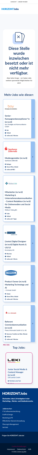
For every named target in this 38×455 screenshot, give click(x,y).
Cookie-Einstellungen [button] (19, 446)
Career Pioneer (22, 2)
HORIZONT (14, 2)
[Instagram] (9, 439)
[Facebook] (4, 439)
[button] (34, 9)
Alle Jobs (6, 345)
